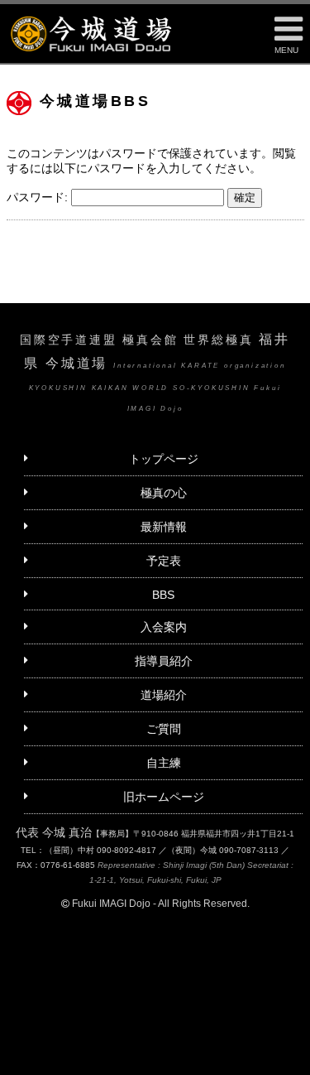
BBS (163, 594)
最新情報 (164, 526)
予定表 (163, 560)
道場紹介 (164, 694)
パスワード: (39, 197)
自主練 (163, 762)
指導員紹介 (164, 661)
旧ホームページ (163, 796)
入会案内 (164, 627)
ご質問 (163, 728)
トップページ (163, 458)
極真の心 (164, 492)
